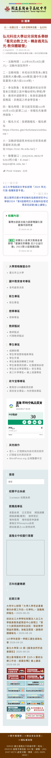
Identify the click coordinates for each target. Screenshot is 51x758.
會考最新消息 (16, 287)
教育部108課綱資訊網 (21, 387)
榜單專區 (14, 317)
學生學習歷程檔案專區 (21, 354)
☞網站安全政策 (32, 736)
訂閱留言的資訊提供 (20, 455)
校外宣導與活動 (41, 53)
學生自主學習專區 (19, 369)
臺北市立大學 (16, 273)
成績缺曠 (14, 350)
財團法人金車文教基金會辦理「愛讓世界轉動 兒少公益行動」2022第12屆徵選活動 (25, 243)
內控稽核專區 (34, 391)
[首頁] (5, 27)
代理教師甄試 (16, 336)
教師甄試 (14, 332)
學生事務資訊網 (17, 365)
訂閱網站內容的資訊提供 (30, 451)
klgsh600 (9, 50)
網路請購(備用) (17, 516)
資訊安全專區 (16, 391)
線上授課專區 (34, 372)
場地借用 (14, 520)
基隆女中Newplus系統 (21, 523)
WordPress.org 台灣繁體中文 (25, 458)
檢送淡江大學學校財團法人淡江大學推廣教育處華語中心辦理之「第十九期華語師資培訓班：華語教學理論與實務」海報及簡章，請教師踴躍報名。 (25, 626)
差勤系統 (14, 512)
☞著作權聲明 (15, 736)
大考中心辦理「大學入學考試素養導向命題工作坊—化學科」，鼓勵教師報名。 (25, 609)
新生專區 (14, 302)
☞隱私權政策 (25, 740)
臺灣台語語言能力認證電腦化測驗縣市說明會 (25, 223)
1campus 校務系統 (19, 497)
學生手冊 (14, 358)
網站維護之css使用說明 (22, 527)
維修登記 (33, 516)
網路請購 (39, 512)
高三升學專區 (16, 372)
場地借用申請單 (30, 520)
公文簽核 (27, 512)
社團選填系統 (36, 365)
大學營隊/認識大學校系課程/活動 (19, 53)
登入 (11, 451)
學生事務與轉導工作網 (21, 361)
